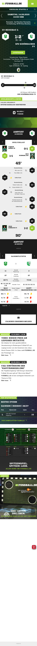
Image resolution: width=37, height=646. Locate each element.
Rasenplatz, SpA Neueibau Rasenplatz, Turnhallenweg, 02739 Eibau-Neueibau (18, 23)
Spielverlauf (18, 142)
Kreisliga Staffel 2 (18, 9)
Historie (2, 256)
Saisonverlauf (34, 256)
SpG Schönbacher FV (25, 45)
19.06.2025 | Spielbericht (8, 102)
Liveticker (18, 52)
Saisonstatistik (18, 256)
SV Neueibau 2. (10, 30)
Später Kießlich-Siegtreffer (13, 104)
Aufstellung (35, 142)
